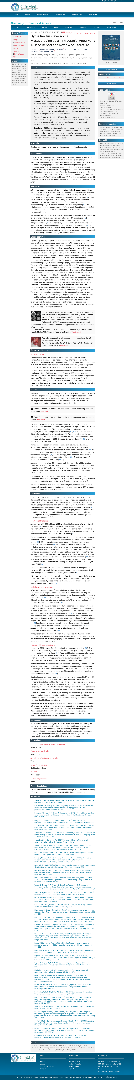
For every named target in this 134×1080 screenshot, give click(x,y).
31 (87, 625)
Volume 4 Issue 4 (111, 63)
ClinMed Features (119, 1)
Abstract (17, 37)
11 (81, 439)
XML (114, 77)
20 (54, 455)
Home (42, 1061)
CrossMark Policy (109, 1)
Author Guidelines (75, 1064)
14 (93, 529)
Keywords (18, 40)
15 (84, 439)
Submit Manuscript (47, 1066)
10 (89, 225)
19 (51, 455)
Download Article (112, 69)
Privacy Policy (113, 1077)
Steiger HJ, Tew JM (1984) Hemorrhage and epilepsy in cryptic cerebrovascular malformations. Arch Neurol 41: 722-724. (64, 801)
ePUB (121, 77)
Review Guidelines (76, 1061)
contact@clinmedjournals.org (109, 1071)
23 (62, 460)
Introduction (19, 45)
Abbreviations (19, 42)
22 (60, 460)
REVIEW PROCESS (111, 27)
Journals (43, 1064)
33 (86, 648)
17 (55, 441)
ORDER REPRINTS (93, 15)
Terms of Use (102, 1077)
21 (73, 457)
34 (57, 653)
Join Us (72, 1069)
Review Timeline (100, 1)
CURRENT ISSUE (69, 27)
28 (54, 545)
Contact (43, 1069)
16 (53, 441)
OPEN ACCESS (97, 27)
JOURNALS (27, 15)
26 (40, 526)
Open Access (74, 1066)
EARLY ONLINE (83, 27)
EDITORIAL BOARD (30, 27)
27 (86, 526)
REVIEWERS (44, 27)
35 (56, 674)
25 (51, 517)
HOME (16, 15)
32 (59, 630)
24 (91, 507)
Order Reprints (112, 83)
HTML (107, 77)
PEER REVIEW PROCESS (42, 15)
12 (53, 583)
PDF (100, 77)
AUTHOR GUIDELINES (60, 15)
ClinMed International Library (33, 1077)
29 (61, 602)
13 (43, 502)
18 (90, 450)
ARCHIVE (56, 27)
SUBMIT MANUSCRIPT (77, 15)
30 (35, 623)
